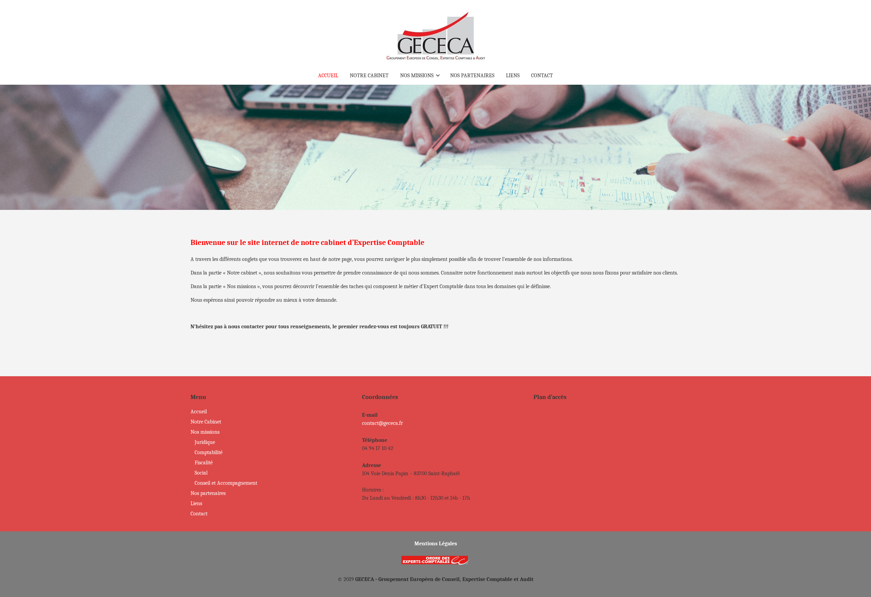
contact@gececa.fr (382, 423)
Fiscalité (204, 463)
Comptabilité (209, 452)
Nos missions (205, 432)
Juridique (205, 442)
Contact (199, 514)
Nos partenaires (208, 493)
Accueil (199, 412)
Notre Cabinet (206, 422)
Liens (196, 503)
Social (201, 473)
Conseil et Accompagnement (226, 483)
